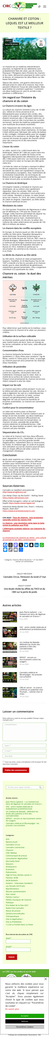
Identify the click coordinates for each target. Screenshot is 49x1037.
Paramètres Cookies (24, 1027)
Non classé (10, 894)
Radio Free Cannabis (15, 908)
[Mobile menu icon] (44, 6)
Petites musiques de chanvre (18, 900)
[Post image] (10, 617)
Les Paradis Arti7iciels (15, 886)
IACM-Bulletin (12, 880)
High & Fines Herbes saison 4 (18, 875)
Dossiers (9, 864)
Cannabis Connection (15, 847)
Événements (11, 872)
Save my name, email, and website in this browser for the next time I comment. (24, 763)
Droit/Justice (11, 867)
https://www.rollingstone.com (15, 497)
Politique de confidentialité (17, 1035)
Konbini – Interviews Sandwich (19, 883)
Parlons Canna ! (13, 897)
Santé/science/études (15, 914)
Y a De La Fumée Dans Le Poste (19, 925)
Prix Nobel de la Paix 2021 (17, 905)
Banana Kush (12, 842)
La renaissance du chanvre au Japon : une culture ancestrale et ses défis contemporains (24, 538)
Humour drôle (12, 878)
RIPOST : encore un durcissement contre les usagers (30, 659)
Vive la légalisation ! (14, 919)
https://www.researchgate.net (22, 503)
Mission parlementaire (16, 891)
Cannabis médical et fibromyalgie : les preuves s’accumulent (31, 675)
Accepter (25, 1016)
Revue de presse (11, 44)
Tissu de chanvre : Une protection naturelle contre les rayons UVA (23, 518)
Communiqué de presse (16, 856)
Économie (10, 869)
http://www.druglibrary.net (14, 492)
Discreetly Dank (12, 861)
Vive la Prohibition (14, 922)
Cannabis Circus (13, 845)
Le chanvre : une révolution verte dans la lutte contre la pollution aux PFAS (23, 524)
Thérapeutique (12, 916)
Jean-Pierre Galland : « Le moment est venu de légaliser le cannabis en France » (33, 614)
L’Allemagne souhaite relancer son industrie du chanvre (24, 529)
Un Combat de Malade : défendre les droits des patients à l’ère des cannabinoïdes (30, 645)
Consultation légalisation (17, 858)
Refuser (24, 1021)
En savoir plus (12, 1009)
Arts (7, 839)
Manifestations (12, 889)
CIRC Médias (11, 853)
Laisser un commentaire (24, 561)
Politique (10, 903)
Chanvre (8, 41)
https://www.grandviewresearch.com (19, 511)
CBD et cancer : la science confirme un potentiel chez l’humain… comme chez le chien (31, 691)
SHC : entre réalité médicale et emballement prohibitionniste (33, 628)
